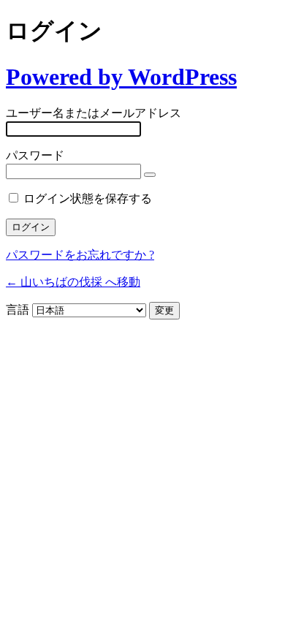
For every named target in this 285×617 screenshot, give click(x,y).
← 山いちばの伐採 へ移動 (73, 282)
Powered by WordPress (121, 77)
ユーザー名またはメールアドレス (93, 113)
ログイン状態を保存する (87, 198)
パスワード (35, 155)
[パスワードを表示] (150, 175)
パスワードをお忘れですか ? (80, 255)
